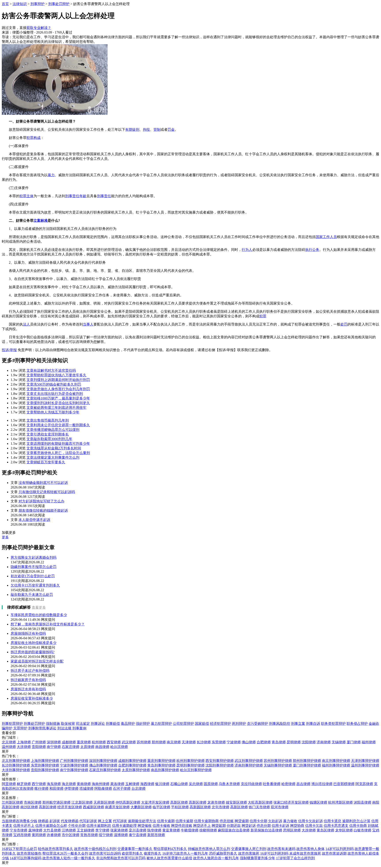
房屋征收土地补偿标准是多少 (33, 643)
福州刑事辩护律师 (336, 765)
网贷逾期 (242, 821)
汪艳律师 (69, 830)
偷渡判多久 (152, 853)
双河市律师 (279, 807)
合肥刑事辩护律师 (132, 765)
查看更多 (39, 607)
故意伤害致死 (248, 853)
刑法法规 (64, 728)
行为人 (247, 250)
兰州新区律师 (12, 802)
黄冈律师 (39, 835)
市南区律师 (32, 802)
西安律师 (114, 742)
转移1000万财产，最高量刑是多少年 (58, 398)
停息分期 (264, 825)
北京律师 (9, 742)
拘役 (146, 129)
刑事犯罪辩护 (12, 723)
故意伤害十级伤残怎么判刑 (95, 849)
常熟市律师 (89, 835)
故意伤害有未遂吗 (281, 849)
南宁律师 (54, 747)
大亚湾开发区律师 (155, 802)
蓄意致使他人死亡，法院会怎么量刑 (58, 453)
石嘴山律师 (179, 784)
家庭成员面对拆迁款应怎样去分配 (37, 661)
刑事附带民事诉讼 (42, 728)
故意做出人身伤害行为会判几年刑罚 (58, 389)
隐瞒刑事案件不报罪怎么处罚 (33, 567)
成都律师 (69, 742)
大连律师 (24, 747)
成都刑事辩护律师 (132, 761)
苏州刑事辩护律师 (278, 761)
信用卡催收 (161, 825)
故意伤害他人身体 (310, 849)
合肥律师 (264, 742)
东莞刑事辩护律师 (45, 765)
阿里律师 (9, 784)
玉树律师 (132, 784)
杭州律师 (99, 742)
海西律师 (147, 784)
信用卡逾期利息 (98, 825)
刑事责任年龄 (75, 196)
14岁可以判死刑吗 (339, 849)
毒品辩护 (128, 723)
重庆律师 (84, 742)
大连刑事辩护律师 (16, 770)
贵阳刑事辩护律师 (45, 770)
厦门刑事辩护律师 (307, 765)
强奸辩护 (143, 723)
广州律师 (39, 742)
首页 (5, 4)
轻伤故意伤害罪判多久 (55, 849)
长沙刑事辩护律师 (16, 765)
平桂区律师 (180, 807)
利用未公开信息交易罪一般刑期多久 (58, 425)
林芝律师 (24, 784)
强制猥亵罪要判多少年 (257, 858)
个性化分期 (77, 825)
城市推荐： (10, 779)
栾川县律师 (137, 830)
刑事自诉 (313, 723)
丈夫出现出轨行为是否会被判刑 (54, 394)
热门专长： (10, 756)
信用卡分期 (258, 821)
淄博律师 (121, 835)
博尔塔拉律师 (321, 784)
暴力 (51, 175)
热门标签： (10, 816)
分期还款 (234, 825)
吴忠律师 (196, 784)
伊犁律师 (71, 788)
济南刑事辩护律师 (249, 765)
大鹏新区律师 (141, 807)
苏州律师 (144, 742)
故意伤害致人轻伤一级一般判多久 (68, 858)
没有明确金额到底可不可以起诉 (43, 483)
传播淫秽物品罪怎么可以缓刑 (52, 430)
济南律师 (324, 742)
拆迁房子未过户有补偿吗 (30, 670)
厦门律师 (354, 742)
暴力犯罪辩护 (161, 723)
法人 (26, 324)
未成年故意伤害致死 (305, 853)
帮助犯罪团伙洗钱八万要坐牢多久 (56, 375)
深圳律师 (54, 742)
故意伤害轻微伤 (29, 853)
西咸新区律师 (93, 807)
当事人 (88, 324)
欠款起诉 (275, 821)
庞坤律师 (35, 830)
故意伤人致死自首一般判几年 (216, 858)
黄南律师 (84, 784)
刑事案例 (79, 728)
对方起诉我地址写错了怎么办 (41, 501)
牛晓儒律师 (189, 830)
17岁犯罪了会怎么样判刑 (295, 858)
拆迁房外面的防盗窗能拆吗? (32, 652)
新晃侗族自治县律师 (266, 830)
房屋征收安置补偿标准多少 (32, 698)
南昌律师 (102, 747)
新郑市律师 (156, 835)
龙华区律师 (344, 830)
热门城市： (10, 737)
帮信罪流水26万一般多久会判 (65, 853)
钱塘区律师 (318, 802)
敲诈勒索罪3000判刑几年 (49, 439)
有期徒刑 (132, 129)
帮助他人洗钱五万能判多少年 (52, 412)
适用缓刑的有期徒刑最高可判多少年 (58, 443)
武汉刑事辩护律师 (249, 761)
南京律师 (174, 742)
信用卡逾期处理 (124, 825)
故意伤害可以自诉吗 (105, 853)
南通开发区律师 (117, 807)
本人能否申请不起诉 (34, 520)
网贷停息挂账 (181, 825)
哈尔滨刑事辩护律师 (196, 770)
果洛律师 (117, 784)
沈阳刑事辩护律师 (219, 765)
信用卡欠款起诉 (310, 821)
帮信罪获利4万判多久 (170, 849)
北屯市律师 (220, 807)
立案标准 (41, 220)
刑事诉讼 (98, 723)
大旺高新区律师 (260, 802)
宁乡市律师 (18, 830)
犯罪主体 (26, 196)
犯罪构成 (33, 138)
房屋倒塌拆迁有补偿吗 (28, 633)
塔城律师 (86, 788)
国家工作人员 (326, 237)
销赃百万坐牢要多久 (45, 462)
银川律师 (162, 784)
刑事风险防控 (279, 723)
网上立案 (105, 821)
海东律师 (54, 784)
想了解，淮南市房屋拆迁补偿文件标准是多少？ (48, 624)
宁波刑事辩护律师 (74, 765)
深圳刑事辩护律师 (103, 761)
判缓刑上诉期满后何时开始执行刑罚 (58, 380)
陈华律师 (154, 830)
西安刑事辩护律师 (219, 761)
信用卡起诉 (280, 825)
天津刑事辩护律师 (365, 761)
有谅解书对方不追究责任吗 (51, 370)
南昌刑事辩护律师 (165, 770)
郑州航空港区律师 (56, 802)
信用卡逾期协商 (206, 821)
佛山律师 (249, 742)
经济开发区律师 (69, 807)
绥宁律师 (106, 835)
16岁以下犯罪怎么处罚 (19, 849)
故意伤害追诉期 (334, 853)
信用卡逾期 (166, 821)
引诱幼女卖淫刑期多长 (47, 434)
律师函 (43, 821)
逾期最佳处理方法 (142, 821)
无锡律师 (339, 742)
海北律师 (69, 784)
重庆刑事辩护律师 (161, 761)
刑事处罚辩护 (58, 4)
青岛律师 (279, 742)
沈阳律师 (309, 742)
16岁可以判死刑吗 (274, 853)
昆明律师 (294, 742)
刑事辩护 (37, 4)
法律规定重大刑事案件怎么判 (52, 457)
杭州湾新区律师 (340, 802)
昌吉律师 (303, 784)
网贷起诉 (249, 825)
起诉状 (54, 821)
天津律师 (189, 742)
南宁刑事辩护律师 (74, 770)
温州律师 (9, 747)
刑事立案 (298, 723)
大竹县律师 (52, 830)
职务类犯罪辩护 (333, 723)
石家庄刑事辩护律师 (105, 770)
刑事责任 (104, 196)
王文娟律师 (85, 830)
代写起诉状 (88, 821)
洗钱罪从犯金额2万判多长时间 (53, 448)
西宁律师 (39, 784)
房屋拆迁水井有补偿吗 (28, 689)
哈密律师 (288, 784)
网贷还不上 (202, 825)
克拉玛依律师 (251, 784)
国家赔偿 (202, 723)
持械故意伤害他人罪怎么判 (209, 849)
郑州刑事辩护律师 (307, 761)
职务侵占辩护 (357, 723)
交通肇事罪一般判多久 (135, 849)
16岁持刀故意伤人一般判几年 (185, 853)
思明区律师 (292, 830)
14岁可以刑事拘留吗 (25, 858)
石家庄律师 (70, 747)
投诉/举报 (9, 350)
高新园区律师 (200, 807)
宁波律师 (234, 742)
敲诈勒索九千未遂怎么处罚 (32, 594)
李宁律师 (102, 830)
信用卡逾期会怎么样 (51, 825)
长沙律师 (204, 742)
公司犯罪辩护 (183, 723)
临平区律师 (161, 807)
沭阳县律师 (362, 802)
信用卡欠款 (314, 825)
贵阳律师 (39, 747)
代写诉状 (120, 821)
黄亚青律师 (171, 830)
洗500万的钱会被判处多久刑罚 (53, 384)
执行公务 (312, 250)
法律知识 (20, 4)
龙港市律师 (216, 802)
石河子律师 (122, 788)
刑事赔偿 (113, 723)
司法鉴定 (83, 723)
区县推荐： (10, 798)
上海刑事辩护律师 (45, 761)
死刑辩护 (239, 723)
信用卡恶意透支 (336, 825)
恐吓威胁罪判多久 (223, 853)
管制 (157, 129)
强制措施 (53, 723)
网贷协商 (297, 825)
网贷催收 (145, 825)
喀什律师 (41, 788)
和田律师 (56, 788)
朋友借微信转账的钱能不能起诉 (43, 510)
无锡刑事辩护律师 (278, 765)
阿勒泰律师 (103, 788)
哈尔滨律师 (119, 747)
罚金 (171, 129)
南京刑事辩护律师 (336, 761)
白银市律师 (362, 830)
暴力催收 (290, 821)
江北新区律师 (82, 802)
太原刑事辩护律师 (136, 770)
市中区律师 (70, 835)
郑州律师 (159, 742)
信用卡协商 (358, 825)
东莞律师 (219, 742)
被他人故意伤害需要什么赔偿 (169, 858)
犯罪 (262, 316)
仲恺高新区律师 (128, 802)
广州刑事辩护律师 (74, 761)
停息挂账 (227, 821)
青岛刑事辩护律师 (161, 765)
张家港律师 (119, 830)
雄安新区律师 (236, 802)
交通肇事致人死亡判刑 (248, 849)
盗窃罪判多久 (132, 853)
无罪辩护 (20, 728)
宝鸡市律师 (22, 835)
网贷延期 (219, 825)
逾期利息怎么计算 (356, 821)
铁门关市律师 (259, 807)
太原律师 (87, 747)
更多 (5, 537)
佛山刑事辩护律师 (103, 765)
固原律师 (211, 784)
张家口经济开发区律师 (291, 802)
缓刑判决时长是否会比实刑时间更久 (58, 403)
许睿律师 (54, 835)
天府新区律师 (104, 802)
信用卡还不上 (23, 825)
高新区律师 (179, 802)
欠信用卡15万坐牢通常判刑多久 (35, 585)
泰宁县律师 (137, 835)
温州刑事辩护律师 (365, 765)
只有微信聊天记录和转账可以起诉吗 (47, 492)
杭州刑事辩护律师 (190, 761)
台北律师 (138, 788)
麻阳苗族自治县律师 (234, 830)
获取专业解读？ (38, 28)
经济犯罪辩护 (220, 723)
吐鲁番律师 (271, 784)
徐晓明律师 (208, 830)
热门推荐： (10, 844)
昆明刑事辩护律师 (190, 765)
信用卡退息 (332, 821)
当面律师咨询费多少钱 (19, 821)
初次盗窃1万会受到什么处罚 (33, 576)
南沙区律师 (29, 807)
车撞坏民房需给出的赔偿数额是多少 (39, 615)
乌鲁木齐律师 (229, 784)
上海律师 (24, 742)
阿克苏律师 (364, 784)
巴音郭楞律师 (344, 784)
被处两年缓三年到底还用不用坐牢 (56, 407)
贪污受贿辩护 (257, 723)
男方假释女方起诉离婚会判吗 (33, 557)
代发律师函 (69, 821)
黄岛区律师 (325, 830)
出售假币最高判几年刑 (47, 420)
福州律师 (369, 742)
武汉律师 (129, 742)
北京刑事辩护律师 (16, 761)
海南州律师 (100, 784)
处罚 (343, 324)
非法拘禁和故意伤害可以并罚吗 (121, 858)
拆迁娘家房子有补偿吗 (28, 680)
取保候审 (68, 723)
